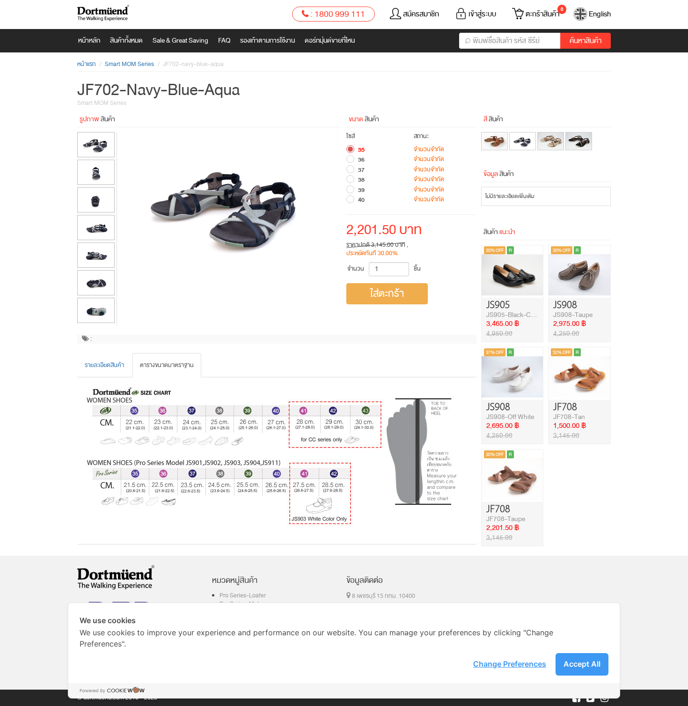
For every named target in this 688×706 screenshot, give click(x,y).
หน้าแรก (86, 64)
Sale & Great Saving (180, 40)
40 (361, 200)
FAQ (224, 40)
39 (361, 190)
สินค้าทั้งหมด (126, 40)
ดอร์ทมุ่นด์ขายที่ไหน (330, 40)
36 (361, 159)
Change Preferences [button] (509, 664)
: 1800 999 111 (336, 14)
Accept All (582, 664)
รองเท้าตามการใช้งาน (267, 40)
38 (361, 179)
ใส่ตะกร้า (387, 294)
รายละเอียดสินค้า (104, 365)
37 (361, 170)
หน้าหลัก (89, 40)
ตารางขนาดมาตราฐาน (167, 365)
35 (361, 149)
